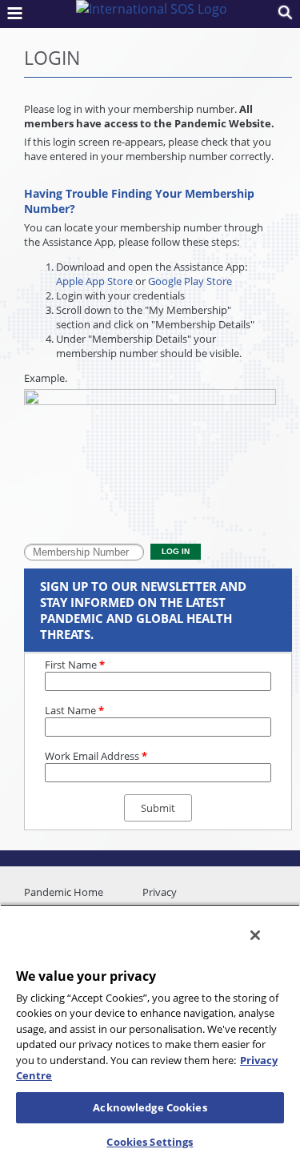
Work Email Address (96, 756)
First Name (75, 664)
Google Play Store (190, 281)
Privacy (159, 892)
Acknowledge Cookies (149, 1107)
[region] (150, 1032)
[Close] (255, 935)
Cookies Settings (149, 1142)
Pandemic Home (63, 892)
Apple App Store (94, 281)
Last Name (74, 710)
